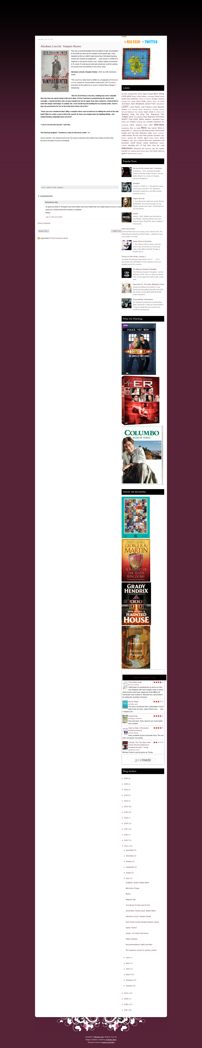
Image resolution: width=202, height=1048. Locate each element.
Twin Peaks (160, 117)
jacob (139, 130)
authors (49, 187)
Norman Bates (137, 109)
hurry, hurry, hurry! (128, 229)
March (128, 974)
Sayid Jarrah (148, 112)
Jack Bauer (126, 104)
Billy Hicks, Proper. (133, 888)
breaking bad (141, 122)
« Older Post (116, 231)
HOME (124, 37)
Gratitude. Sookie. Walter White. (137, 883)
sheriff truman (136, 143)
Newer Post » (44, 231)
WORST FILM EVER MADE (133, 119)
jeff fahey (145, 131)
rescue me (132, 138)
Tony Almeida (138, 117)
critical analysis (135, 125)
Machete (161, 107)
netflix (124, 135)
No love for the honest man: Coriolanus (147, 168)
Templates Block (111, 1039)
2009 (126, 999)
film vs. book (135, 128)
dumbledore (125, 128)
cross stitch (148, 125)
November (130, 856)
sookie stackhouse (150, 143)
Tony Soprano (149, 117)
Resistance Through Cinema (154, 109)
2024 (126, 790)
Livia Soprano (146, 107)
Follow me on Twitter (149, 41)
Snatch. (136, 214)
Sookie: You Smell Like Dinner (137, 933)
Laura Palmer (135, 107)
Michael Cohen (135, 750)
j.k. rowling (133, 130)
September (130, 867)
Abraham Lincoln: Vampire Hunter (61, 46)
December (130, 850)
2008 (126, 1004)
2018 (126, 823)
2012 (126, 840)
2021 (126, 807)
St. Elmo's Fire (159, 112)
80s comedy (129, 94)
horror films (157, 128)
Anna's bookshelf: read (144, 677)
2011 (126, 846)
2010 (126, 993)
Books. (128, 894)
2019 (126, 818)
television (127, 148)
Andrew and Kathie (108, 1042)
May (128, 963)
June (128, 958)
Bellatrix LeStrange (148, 96)
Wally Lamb (134, 704)
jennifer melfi (154, 131)
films (144, 127)
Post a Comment (44, 223)
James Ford (150, 104)
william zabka (138, 153)
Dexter (124, 99)
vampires (60, 187)
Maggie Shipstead (136, 718)
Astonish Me (133, 716)
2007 (126, 1010)
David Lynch (159, 96)
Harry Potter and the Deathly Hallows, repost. (142, 922)
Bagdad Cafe (131, 900)
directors (159, 124)
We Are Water (133, 702)
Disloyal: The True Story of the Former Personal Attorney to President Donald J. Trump (139, 745)
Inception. (136, 183)
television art (139, 149)
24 (123, 94)
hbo (149, 128)
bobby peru (126, 122)
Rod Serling (139, 112)
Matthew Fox (126, 109)
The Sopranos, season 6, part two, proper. (141, 950)
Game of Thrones (145, 99)
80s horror (138, 94)
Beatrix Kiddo (136, 96)
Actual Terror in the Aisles (142, 241)
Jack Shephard (137, 104)
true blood (153, 151)
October (129, 861)
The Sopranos (152, 114)
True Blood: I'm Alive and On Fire (138, 905)
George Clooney (158, 99)
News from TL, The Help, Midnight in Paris (148, 284)
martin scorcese (158, 133)
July (127, 878)
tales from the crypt (155, 145)
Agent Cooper (148, 94)
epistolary (78, 80)
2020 (126, 812)
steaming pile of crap (137, 145)
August (129, 873)
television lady (150, 148)
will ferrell (131, 153)
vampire (95, 85)
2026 (126, 778)
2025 (126, 784)
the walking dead (134, 151)
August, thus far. (139, 199)
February (129, 980)
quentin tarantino (153, 135)
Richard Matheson (128, 112)
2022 (126, 801)
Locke (155, 107)
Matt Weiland (134, 733)
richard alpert (142, 138)
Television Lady (99, 1037)
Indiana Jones (152, 101)
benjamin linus (158, 119)
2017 (126, 829)
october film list (132, 135)
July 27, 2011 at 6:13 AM (53, 217)
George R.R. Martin (129, 101)
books (54, 187)
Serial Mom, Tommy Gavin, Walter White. (141, 911)
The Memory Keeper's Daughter (145, 269)
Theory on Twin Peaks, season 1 (134, 257)
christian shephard (153, 122)
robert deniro (154, 138)
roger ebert (133, 140)
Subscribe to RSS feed (132, 41)
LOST (125, 106)
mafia (150, 133)
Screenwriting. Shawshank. (143, 299)
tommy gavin (144, 151)
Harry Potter (141, 101)
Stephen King (128, 114)
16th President (110, 82)
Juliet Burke (160, 104)
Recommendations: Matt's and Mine (139, 945)
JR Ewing (160, 101)
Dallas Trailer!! (131, 928)
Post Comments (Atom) (59, 238)
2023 (126, 795)
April (128, 969)
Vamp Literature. (132, 939)
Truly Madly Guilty (135, 682)
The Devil (140, 114)
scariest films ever (145, 140)
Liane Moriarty (134, 684)
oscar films (143, 135)
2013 (126, 835)
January (129, 986)
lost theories (140, 133)
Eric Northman (132, 99)
